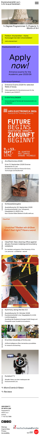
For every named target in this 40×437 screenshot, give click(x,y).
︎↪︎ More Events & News (12, 388)
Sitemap (4, 427)
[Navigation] (37, 3)
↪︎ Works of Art (33, 27)
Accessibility (5, 433)
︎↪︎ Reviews (6, 392)
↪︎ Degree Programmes (14, 26)
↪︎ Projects (31, 26)
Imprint (3, 429)
